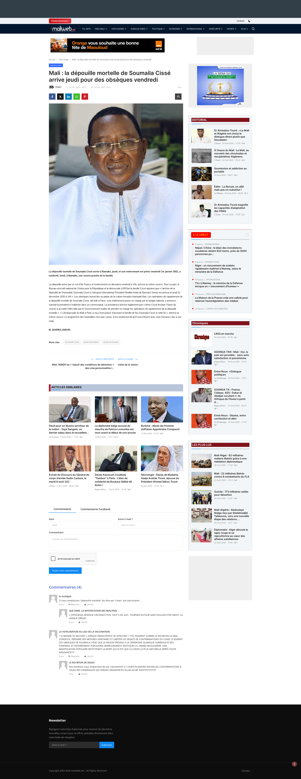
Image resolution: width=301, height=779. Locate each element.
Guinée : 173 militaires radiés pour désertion (231, 493)
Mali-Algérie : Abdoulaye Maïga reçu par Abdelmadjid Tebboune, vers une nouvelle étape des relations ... (231, 514)
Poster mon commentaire (65, 570)
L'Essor (52, 486)
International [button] (194, 28)
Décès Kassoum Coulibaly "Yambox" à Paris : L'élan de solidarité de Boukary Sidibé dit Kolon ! (113, 480)
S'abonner (106, 744)
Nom (51, 519)
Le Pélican (218, 193)
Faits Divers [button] (118, 28)
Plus (243, 28)
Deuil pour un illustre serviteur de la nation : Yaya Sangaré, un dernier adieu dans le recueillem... (69, 429)
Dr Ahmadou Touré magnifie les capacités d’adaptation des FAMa (231, 208)
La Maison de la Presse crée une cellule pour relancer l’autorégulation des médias (221, 299)
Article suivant (126, 359)
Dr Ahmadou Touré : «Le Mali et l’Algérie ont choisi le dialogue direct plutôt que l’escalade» (231, 135)
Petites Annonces (59, 20)
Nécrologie (64, 59)
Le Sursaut (54, 437)
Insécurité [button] (214, 28)
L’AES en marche (224, 333)
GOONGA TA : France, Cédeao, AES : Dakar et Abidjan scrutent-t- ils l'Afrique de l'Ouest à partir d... (230, 396)
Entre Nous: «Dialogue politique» (227, 373)
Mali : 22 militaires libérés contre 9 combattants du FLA (231, 475)
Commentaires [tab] (62, 509)
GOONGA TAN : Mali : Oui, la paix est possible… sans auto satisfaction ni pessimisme (231, 355)
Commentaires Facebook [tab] (95, 509)
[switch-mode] (249, 21)
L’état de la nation (128, 364)
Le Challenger (220, 378)
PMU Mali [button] (100, 28)
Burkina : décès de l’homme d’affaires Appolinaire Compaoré (160, 427)
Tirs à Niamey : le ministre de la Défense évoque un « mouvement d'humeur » (219, 285)
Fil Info (86, 28)
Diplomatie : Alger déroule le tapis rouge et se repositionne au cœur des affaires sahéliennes (231, 534)
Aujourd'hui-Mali (101, 489)
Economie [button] (174, 28)
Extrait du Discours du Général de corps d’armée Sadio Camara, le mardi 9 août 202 (69, 478)
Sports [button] (230, 28)
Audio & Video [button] (138, 28)
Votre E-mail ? (125, 519)
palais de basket (91, 342)
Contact (240, 20)
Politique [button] (157, 28)
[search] (253, 29)
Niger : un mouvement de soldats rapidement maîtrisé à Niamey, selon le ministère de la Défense (218, 268)
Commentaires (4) (65, 587)
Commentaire (56, 532)
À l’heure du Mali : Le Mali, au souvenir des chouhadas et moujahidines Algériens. (231, 153)
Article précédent (104, 359)
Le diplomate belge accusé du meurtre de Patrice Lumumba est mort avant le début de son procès (115, 429)
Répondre (75, 604)
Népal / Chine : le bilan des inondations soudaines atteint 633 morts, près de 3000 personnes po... (221, 251)
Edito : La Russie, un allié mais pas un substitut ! (229, 188)
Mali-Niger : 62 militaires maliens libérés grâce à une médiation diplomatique (230, 458)
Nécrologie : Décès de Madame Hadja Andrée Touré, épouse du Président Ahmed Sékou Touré (160, 478)
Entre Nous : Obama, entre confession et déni (230, 417)
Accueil (52, 59)
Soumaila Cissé (72, 342)
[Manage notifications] (294, 763)
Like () (90, 604)
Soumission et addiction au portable (230, 170)
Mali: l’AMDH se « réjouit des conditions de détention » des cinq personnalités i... (83, 366)
